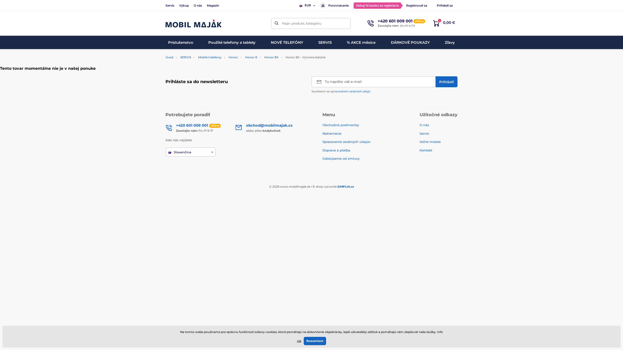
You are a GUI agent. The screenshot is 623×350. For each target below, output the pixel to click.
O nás (198, 5)
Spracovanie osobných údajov (346, 142)
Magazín (213, 5)
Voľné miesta (430, 142)
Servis (169, 5)
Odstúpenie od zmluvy (341, 158)
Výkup (184, 5)
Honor (233, 57)
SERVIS (185, 57)
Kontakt (426, 150)
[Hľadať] (276, 23)
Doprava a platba (336, 150)
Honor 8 (251, 57)
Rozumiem (314, 341)
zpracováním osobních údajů (350, 91)
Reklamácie (331, 133)
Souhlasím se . (341, 91)
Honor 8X (271, 57)
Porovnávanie (338, 5)
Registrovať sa (416, 5)
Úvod (169, 57)
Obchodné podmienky (340, 125)
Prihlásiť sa (445, 5)
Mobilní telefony (209, 57)
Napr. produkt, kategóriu (301, 23)
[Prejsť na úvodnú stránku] (193, 23)
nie (299, 341)
